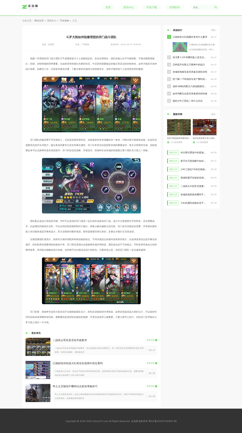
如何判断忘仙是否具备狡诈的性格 (190, 93)
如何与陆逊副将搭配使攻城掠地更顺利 (184, 138)
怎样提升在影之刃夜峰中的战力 (189, 64)
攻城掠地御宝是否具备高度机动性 (190, 71)
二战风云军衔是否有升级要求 (70, 340)
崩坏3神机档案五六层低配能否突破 (191, 86)
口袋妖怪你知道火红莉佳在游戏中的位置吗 (78, 363)
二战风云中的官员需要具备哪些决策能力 (201, 186)
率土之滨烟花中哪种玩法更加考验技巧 (75, 386)
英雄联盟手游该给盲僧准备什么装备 (199, 177)
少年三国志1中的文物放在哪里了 (197, 169)
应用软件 (174, 7)
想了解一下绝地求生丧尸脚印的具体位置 (192, 79)
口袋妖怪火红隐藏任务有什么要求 (190, 36)
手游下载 (151, 7)
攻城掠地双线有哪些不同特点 (196, 194)
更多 (213, 30)
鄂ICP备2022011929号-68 (162, 421)
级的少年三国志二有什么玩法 (188, 100)
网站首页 (39, 20)
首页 (108, 7)
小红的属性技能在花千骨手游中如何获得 (201, 202)
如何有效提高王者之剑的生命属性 (207, 138)
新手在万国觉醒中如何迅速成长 (197, 160)
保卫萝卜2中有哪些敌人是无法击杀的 (192, 57)
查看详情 (151, 340)
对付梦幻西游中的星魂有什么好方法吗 (200, 152)
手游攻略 (64, 20)
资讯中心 (128, 7)
